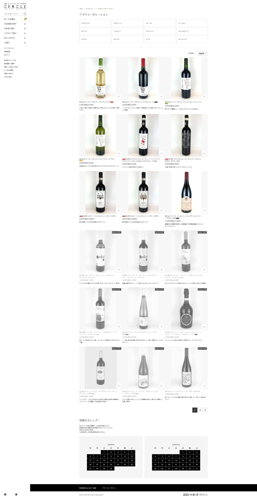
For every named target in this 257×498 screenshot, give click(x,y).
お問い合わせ (8, 73)
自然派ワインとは (10, 60)
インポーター (90, 9)
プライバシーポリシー (109, 488)
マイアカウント (9, 48)
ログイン (7, 55)
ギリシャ (116, 39)
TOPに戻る (8, 77)
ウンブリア (149, 31)
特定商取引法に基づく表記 (87, 488)
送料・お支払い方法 (11, 67)
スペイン (84, 39)
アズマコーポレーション (105, 9)
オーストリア (182, 39)
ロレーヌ (149, 23)
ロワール (84, 31)
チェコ (148, 39)
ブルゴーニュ (118, 23)
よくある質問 (8, 70)
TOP (80, 9)
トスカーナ (117, 31)
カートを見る (15, 19)
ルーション (182, 23)
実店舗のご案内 (9, 63)
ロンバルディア (183, 31)
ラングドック (85, 23)
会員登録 (7, 51)
